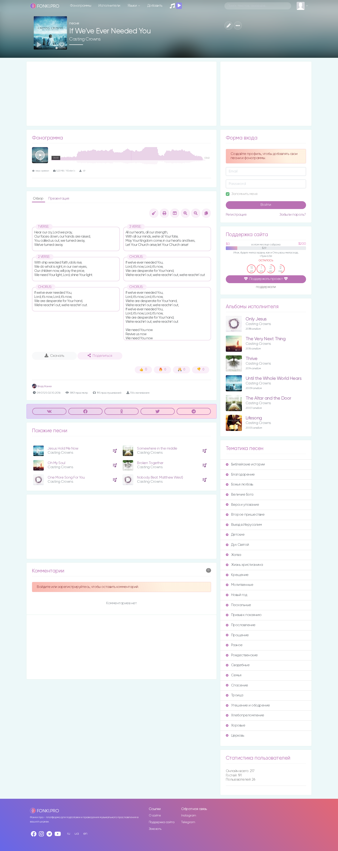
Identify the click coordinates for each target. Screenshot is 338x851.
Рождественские (244, 655)
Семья (236, 675)
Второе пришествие (248, 514)
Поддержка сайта (162, 822)
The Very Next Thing (266, 339)
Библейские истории (248, 464)
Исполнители (109, 5)
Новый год (239, 595)
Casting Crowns (84, 39)
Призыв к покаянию (246, 615)
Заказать (155, 829)
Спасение (239, 685)
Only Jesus (256, 319)
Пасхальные (241, 605)
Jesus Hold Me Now (63, 448)
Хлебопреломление (247, 715)
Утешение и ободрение (250, 705)
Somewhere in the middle (157, 448)
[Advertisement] (121, 93)
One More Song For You (66, 477)
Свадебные (240, 665)
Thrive (252, 358)
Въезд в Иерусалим (246, 524)
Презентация (58, 198)
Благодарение (243, 474)
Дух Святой (240, 544)
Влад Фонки (44, 386)
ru (68, 833)
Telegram (188, 822)
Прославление (243, 625)
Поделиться (102, 356)
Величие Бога (242, 494)
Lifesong (254, 418)
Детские (238, 534)
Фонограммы (80, 5)
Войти (266, 205)
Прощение (240, 635)
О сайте (155, 815)
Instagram (188, 815)
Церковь (237, 735)
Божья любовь (242, 484)
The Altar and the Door (268, 398)
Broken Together (150, 463)
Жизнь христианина (247, 564)
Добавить (154, 5)
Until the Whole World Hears (274, 378)
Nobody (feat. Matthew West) (160, 477)
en (85, 833)
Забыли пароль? (292, 214)
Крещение (240, 575)
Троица (237, 695)
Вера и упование (245, 504)
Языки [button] (132, 5)
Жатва (236, 555)
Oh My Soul (56, 463)
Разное (237, 645)
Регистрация (236, 214)
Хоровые (238, 725)
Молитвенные (242, 585)
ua (76, 833)
